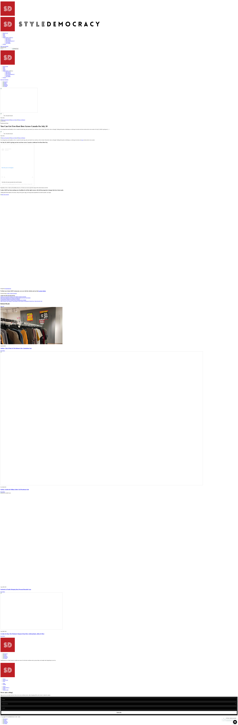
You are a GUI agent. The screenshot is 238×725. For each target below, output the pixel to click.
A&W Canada (11, 184)
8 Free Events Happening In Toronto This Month (10, 298)
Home (4, 678)
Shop (4, 35)
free (82, 140)
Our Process (7, 42)
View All (2, 306)
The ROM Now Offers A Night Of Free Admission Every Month (13, 300)
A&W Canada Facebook (12, 293)
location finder (42, 291)
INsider (4, 44)
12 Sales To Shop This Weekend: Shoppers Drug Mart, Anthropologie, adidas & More (22, 633)
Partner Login (5, 689)
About (4, 36)
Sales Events (5, 33)
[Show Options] (235, 703)
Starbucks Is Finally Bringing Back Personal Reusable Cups (15, 589)
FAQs (4, 688)
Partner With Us (6, 37)
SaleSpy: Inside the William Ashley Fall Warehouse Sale (14, 489)
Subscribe (119, 712)
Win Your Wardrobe (4, 46)
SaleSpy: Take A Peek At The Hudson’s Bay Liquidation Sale (16, 348)
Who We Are (8, 38)
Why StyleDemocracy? (10, 40)
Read (4, 34)
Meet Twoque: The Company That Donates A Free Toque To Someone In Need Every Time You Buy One (21, 301)
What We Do (8, 39)
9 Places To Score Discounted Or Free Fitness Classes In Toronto (13, 296)
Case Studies (7, 43)
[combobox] (118, 703)
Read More (2, 350)
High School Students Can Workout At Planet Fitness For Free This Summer (15, 297)
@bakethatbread (8, 288)
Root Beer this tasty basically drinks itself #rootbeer (12, 182)
